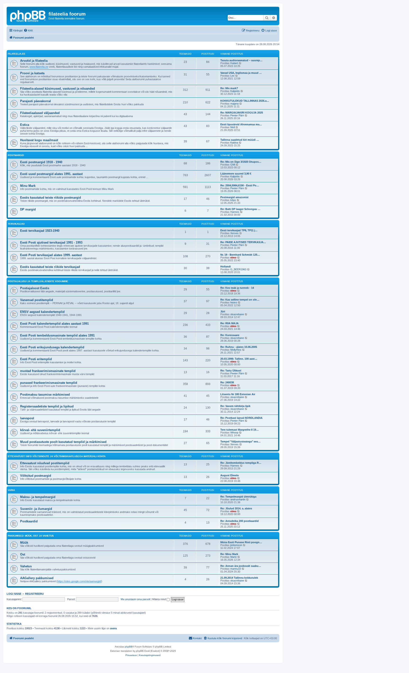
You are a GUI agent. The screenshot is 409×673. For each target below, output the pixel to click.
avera (113, 628)
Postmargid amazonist (234, 197)
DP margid (28, 209)
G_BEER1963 (238, 269)
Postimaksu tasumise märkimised (45, 394)
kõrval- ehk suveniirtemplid (40, 430)
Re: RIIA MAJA (229, 323)
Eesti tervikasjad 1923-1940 (39, 230)
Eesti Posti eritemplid (36, 359)
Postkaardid (29, 521)
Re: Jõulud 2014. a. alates (236, 508)
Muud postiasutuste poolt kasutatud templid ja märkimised (63, 442)
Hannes (234, 211)
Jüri (222, 311)
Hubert (234, 63)
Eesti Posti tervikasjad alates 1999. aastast (51, 255)
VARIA (11, 490)
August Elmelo (229, 475)
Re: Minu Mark (229, 554)
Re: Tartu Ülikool (230, 370)
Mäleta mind (159, 599)
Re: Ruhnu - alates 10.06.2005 (238, 346)
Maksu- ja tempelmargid (37, 497)
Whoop (234, 432)
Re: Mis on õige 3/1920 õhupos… (240, 161)
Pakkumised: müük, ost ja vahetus (31, 535)
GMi (232, 164)
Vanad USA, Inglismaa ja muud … (241, 72)
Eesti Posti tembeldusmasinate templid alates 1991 (57, 335)
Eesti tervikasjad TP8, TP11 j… (239, 230)
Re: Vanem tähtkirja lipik (235, 406)
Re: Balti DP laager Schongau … (240, 209)
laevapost (27, 418)
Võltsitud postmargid (35, 475)
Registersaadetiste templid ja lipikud (47, 406)
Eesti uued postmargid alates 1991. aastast (51, 174)
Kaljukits (235, 91)
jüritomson (236, 545)
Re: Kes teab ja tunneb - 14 (237, 287)
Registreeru (34, 593)
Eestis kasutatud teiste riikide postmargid (50, 197)
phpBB (128, 646)
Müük (24, 542)
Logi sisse (14, 593)
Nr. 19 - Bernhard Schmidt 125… (240, 254)
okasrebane (237, 314)
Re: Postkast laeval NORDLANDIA (241, 417)
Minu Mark (28, 186)
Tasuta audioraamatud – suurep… (241, 60)
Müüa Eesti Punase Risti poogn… (241, 542)
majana (234, 103)
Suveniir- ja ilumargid (36, 509)
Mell (232, 127)
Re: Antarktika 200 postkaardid (239, 521)
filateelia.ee (16, 53)
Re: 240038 (227, 382)
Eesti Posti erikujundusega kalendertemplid (52, 347)
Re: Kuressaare (229, 335)
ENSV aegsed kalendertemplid (42, 312)
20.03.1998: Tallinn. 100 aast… (238, 358)
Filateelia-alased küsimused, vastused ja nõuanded (57, 88)
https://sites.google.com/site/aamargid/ (79, 581)
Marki (233, 556)
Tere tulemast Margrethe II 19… (239, 429)
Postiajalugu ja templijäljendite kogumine (38, 281)
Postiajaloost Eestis (34, 288)
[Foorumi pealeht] (28, 15)
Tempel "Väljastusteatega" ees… (240, 441)
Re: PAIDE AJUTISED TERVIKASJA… (243, 242)
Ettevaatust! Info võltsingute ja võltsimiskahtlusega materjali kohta (57, 456)
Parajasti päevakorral (35, 101)
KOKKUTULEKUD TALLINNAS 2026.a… (244, 100)
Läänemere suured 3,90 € (235, 173)
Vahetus (26, 566)
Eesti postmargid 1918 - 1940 (41, 162)
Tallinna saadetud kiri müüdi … (239, 139)
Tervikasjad (16, 224)
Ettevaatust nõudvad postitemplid (44, 463)
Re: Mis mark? (229, 88)
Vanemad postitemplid (36, 300)
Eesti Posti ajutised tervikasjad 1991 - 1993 (51, 242)
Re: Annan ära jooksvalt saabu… (240, 565)
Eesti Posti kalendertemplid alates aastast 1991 (54, 323)
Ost (22, 554)
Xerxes (234, 233)
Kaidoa (234, 142)
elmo (233, 257)
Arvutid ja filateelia (34, 60)
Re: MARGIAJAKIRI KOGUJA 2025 (241, 112)
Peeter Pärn (237, 115)
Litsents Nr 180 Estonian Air (237, 394)
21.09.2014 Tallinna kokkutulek (239, 577)
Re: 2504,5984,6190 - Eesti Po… (239, 185)
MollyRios (235, 349)
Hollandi (225, 266)
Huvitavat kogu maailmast (39, 140)
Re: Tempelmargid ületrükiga (238, 496)
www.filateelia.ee (39, 66)
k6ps (233, 200)
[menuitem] (28, 30)
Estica (24, 125)
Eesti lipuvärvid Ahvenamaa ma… (241, 124)
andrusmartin (237, 499)
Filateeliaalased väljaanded (40, 113)
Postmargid (16, 155)
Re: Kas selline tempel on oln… (239, 299)
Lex (232, 75)
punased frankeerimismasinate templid (48, 383)
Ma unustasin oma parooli (135, 599)
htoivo (233, 302)
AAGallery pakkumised (36, 578)
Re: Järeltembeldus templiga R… (240, 462)
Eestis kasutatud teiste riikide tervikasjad (50, 267)
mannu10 (235, 568)
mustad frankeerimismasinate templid (48, 371)
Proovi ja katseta (32, 73)
